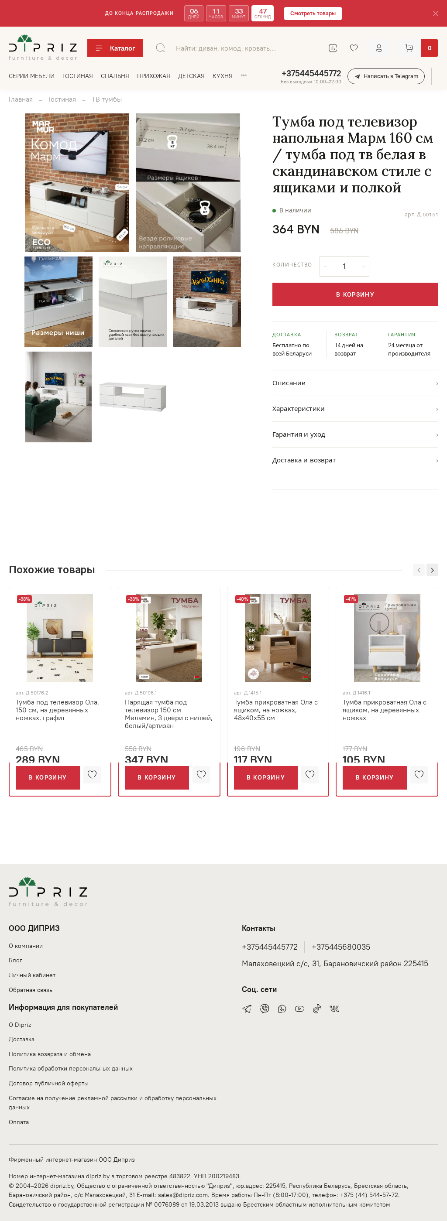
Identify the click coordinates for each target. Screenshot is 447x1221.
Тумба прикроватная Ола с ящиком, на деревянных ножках (384, 710)
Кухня (223, 76)
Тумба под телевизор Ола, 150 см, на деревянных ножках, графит (57, 710)
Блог (15, 960)
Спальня (115, 76)
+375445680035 (341, 947)
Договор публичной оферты (49, 1083)
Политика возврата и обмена (50, 1054)
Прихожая (153, 76)
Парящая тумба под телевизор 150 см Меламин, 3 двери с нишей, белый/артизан (169, 714)
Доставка (21, 1039)
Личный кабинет (32, 975)
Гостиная (77, 76)
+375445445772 (311, 73)
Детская (191, 76)
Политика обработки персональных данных (71, 1068)
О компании (26, 946)
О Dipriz (20, 1025)
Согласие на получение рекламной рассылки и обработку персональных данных (113, 1103)
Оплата (19, 1122)
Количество (292, 265)
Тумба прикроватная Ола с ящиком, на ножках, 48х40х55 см (276, 710)
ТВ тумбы (107, 99)
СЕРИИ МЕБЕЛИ (32, 76)
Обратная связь (30, 990)
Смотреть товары (313, 13)
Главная (21, 99)
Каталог (122, 48)
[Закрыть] (435, 13)
